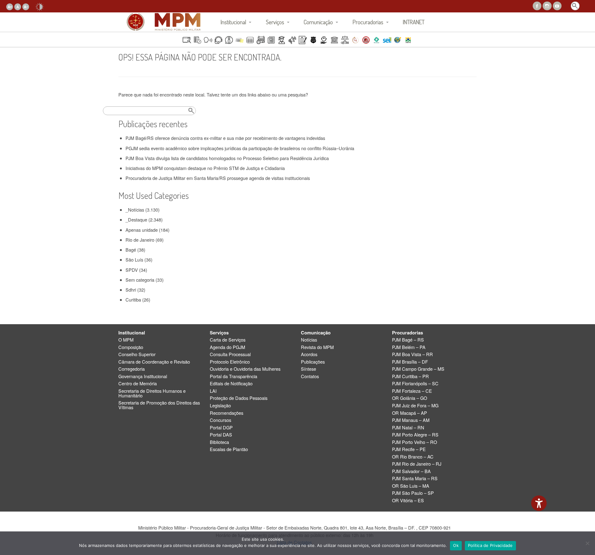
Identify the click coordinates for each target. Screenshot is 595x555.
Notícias (309, 340)
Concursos (220, 420)
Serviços (275, 21)
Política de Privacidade (490, 545)
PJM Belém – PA (408, 347)
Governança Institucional (142, 376)
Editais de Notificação (231, 383)
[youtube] (557, 5)
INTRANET (414, 21)
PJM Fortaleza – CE (412, 391)
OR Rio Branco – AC (413, 456)
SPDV (132, 269)
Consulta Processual (230, 354)
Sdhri (131, 289)
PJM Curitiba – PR (410, 376)
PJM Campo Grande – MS (418, 369)
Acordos (309, 354)
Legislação (220, 405)
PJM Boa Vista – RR (412, 354)
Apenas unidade (142, 229)
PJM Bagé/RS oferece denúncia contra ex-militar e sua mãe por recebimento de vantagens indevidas (225, 138)
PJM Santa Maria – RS (415, 478)
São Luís (134, 259)
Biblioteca (219, 442)
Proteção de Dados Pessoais (238, 398)
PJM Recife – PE (409, 449)
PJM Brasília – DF (410, 362)
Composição (130, 347)
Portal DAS (221, 434)
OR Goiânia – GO (409, 398)
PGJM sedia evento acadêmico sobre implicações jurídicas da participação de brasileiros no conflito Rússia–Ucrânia (240, 148)
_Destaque (136, 219)
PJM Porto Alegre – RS (415, 434)
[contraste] (39, 6)
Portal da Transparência (233, 376)
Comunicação (318, 21)
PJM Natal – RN (408, 427)
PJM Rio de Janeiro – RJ (416, 464)
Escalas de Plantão (229, 449)
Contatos (310, 376)
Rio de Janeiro (140, 239)
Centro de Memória (137, 383)
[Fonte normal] (17, 6)
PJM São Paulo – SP (413, 493)
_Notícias (135, 209)
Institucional (233, 21)
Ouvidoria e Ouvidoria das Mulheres (245, 369)
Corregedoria (131, 369)
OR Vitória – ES (408, 500)
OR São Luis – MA (410, 486)
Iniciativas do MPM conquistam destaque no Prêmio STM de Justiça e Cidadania (205, 168)
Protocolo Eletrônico (230, 362)
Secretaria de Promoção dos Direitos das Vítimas (159, 405)
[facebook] (537, 5)
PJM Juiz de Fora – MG (415, 405)
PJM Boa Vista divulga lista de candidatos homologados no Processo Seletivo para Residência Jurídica (227, 158)
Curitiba (133, 299)
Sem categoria (140, 279)
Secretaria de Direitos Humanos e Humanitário (152, 393)
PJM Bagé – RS (408, 340)
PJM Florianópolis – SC (415, 383)
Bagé (131, 249)
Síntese (308, 369)
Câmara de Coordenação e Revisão (154, 362)
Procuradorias (368, 21)
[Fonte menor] (25, 6)
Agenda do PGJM (227, 347)
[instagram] (547, 5)
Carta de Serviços (227, 340)
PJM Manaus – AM (411, 420)
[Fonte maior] (9, 6)
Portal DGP (221, 427)
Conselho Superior (137, 354)
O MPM (126, 340)
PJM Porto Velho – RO (414, 442)
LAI (213, 391)
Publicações (313, 362)
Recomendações (226, 413)
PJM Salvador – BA (411, 471)
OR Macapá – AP (409, 413)
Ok (456, 545)
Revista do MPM (317, 347)
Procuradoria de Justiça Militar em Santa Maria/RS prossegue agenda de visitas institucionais (218, 178)
